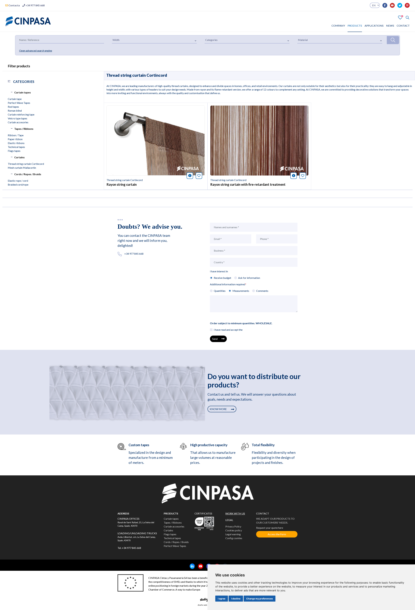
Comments (262, 290)
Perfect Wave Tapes (19, 102)
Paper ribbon (15, 139)
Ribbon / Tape (16, 135)
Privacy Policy (233, 526)
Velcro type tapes (17, 118)
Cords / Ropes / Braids (27, 174)
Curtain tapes (22, 92)
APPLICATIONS (374, 25)
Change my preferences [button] (259, 598)
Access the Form (277, 534)
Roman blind (15, 110)
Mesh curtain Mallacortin (22, 167)
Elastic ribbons (16, 143)
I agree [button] (221, 598)
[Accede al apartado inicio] (28, 21)
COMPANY (338, 25)
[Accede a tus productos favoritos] (400, 17)
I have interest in (219, 271)
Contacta (14, 5)
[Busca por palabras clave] (406, 17)
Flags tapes (14, 150)
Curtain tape (15, 98)
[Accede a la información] (156, 140)
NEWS (390, 25)
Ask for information (249, 277)
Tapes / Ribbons (23, 128)
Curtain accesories (18, 122)
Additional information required (228, 284)
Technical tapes (16, 146)
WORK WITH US (235, 513)
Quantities (219, 290)
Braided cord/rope (18, 184)
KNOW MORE (218, 409)
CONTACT (403, 25)
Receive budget (222, 277)
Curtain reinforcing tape (21, 114)
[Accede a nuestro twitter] (398, 5)
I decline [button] (235, 598)
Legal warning (233, 534)
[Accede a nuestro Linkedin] (191, 566)
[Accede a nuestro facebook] (383, 5)
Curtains (19, 157)
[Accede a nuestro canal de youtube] (391, 5)
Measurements (240, 290)
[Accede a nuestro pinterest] (406, 5)
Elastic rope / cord (18, 180)
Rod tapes (13, 106)
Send (215, 338)
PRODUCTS (355, 25)
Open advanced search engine (35, 50)
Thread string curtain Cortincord (26, 163)
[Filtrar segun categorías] (393, 40)
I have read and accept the (228, 329)
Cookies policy (233, 530)
